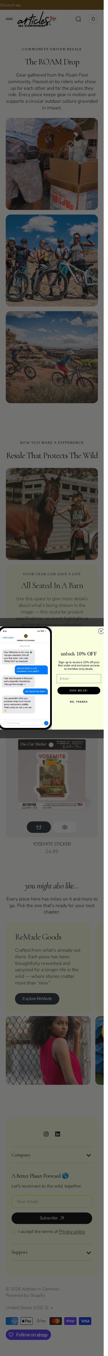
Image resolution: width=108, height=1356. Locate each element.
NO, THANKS (79, 701)
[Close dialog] (101, 631)
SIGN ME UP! (79, 690)
